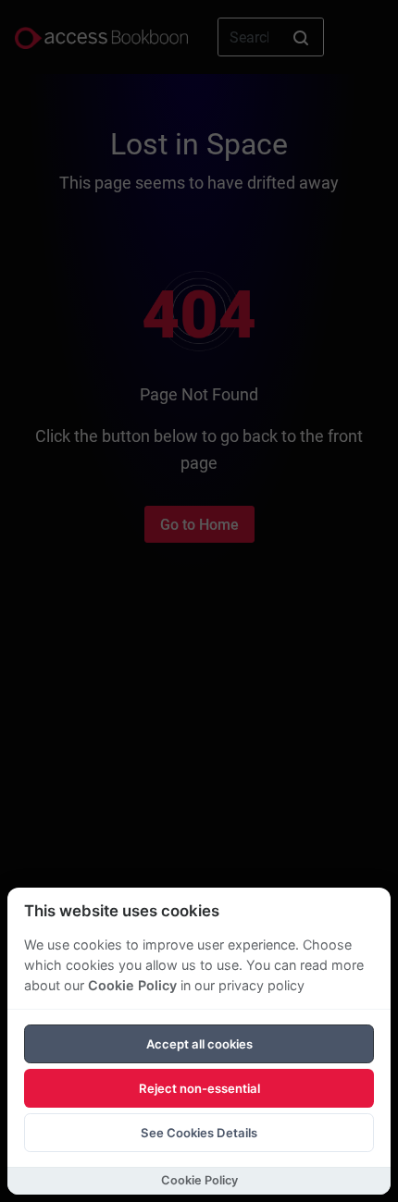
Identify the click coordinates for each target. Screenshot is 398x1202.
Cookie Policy (132, 985)
